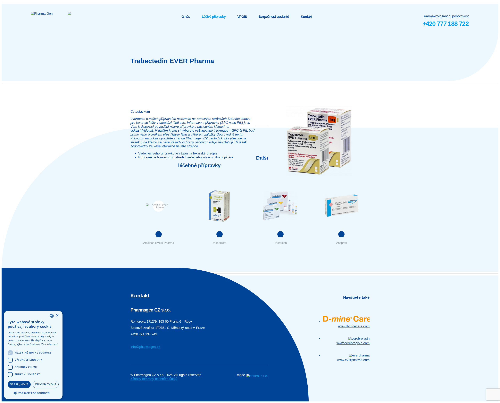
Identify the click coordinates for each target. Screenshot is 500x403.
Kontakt (306, 17)
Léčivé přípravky (214, 17)
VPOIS (242, 17)
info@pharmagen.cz (145, 347)
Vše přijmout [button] (19, 384)
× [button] (57, 315)
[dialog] (33, 355)
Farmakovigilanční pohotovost (445, 20)
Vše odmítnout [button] (45, 384)
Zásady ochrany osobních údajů (153, 379)
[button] (33, 393)
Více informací (49, 344)
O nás (185, 17)
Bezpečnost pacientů (273, 17)
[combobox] (52, 316)
